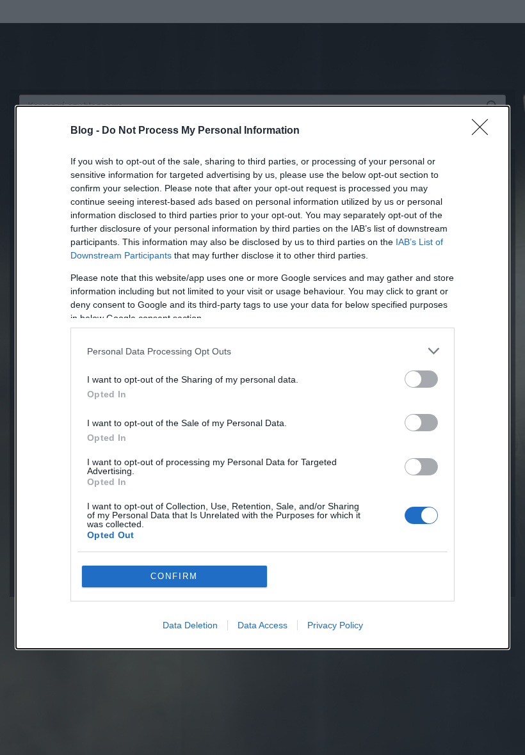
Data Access (262, 625)
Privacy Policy (335, 625)
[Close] (484, 131)
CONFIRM (174, 576)
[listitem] (262, 351)
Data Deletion (190, 625)
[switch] (421, 379)
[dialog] (262, 377)
